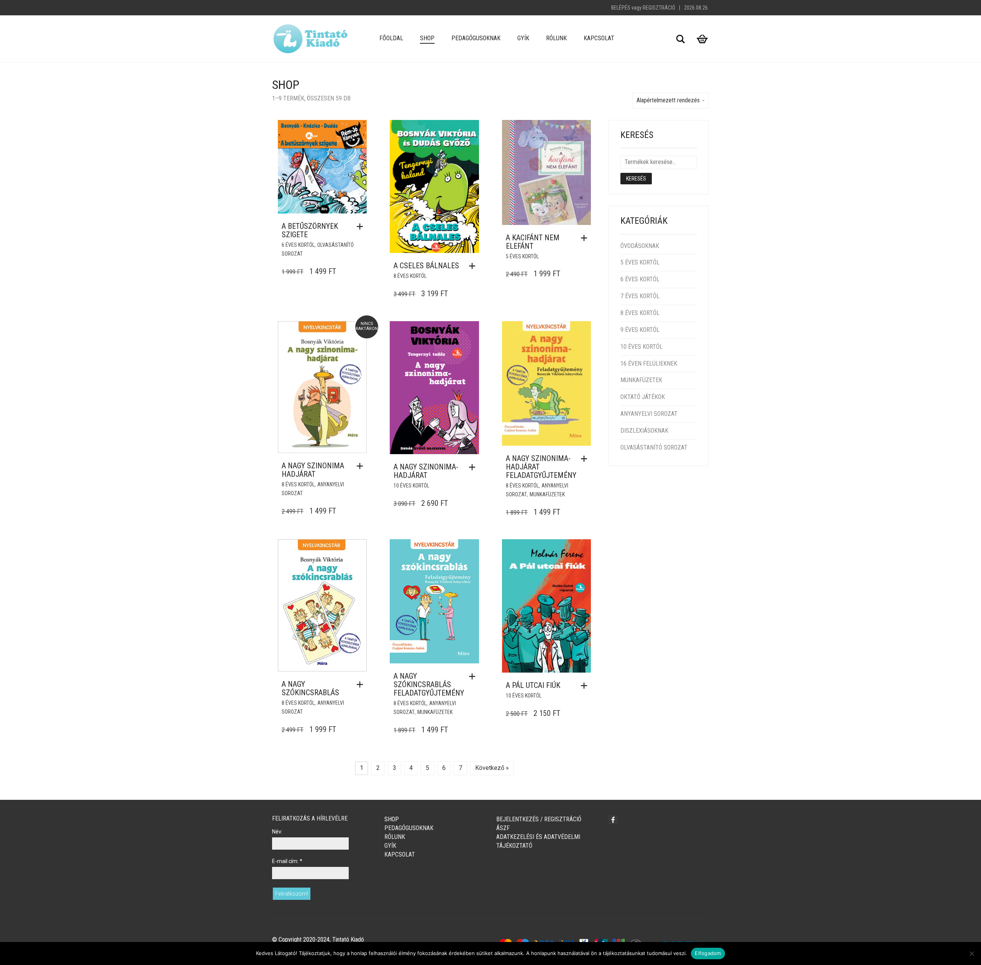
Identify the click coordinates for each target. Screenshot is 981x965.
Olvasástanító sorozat (653, 447)
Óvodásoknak (639, 245)
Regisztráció (659, 8)
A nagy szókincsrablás (310, 688)
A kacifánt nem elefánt (532, 242)
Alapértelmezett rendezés (668, 100)
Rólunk (556, 38)
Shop (427, 38)
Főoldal (391, 38)
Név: (277, 832)
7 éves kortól (639, 296)
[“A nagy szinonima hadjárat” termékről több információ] (362, 466)
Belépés (620, 8)
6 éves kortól (298, 245)
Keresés (636, 179)
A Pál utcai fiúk (533, 685)
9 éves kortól (639, 329)
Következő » (492, 767)
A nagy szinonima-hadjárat (426, 471)
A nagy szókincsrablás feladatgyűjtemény (429, 684)
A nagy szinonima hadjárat (313, 470)
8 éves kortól (410, 276)
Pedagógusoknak (475, 38)
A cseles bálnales (426, 265)
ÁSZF (503, 828)
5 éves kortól (522, 256)
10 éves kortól (411, 485)
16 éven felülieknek (648, 363)
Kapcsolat (599, 38)
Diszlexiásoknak (644, 430)
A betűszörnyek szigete (310, 230)
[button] (362, 226)
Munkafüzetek (547, 494)
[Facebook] (613, 819)
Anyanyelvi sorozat (649, 413)
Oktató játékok (642, 396)
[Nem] (971, 953)
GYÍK (523, 38)
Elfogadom (708, 953)
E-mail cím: (287, 861)
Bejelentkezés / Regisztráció (538, 819)
